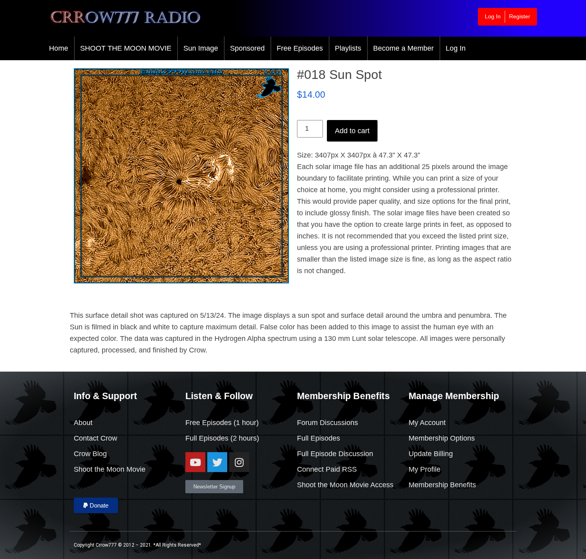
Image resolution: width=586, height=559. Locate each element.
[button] (96, 505)
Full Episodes (206, 438)
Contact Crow (95, 438)
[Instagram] (239, 462)
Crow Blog (90, 454)
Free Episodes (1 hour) (222, 423)
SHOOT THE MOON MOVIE (125, 48)
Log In (493, 16)
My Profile (424, 469)
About (83, 423)
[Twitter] (217, 462)
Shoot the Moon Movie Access (345, 485)
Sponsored (247, 48)
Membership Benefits (442, 485)
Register (519, 16)
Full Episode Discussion (335, 454)
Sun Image (200, 48)
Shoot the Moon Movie (110, 469)
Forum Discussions (327, 423)
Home (58, 48)
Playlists (348, 48)
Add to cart (352, 131)
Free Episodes (300, 48)
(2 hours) (243, 438)
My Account (427, 423)
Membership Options (442, 438)
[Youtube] (195, 462)
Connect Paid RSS (327, 469)
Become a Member (403, 48)
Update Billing (431, 454)
